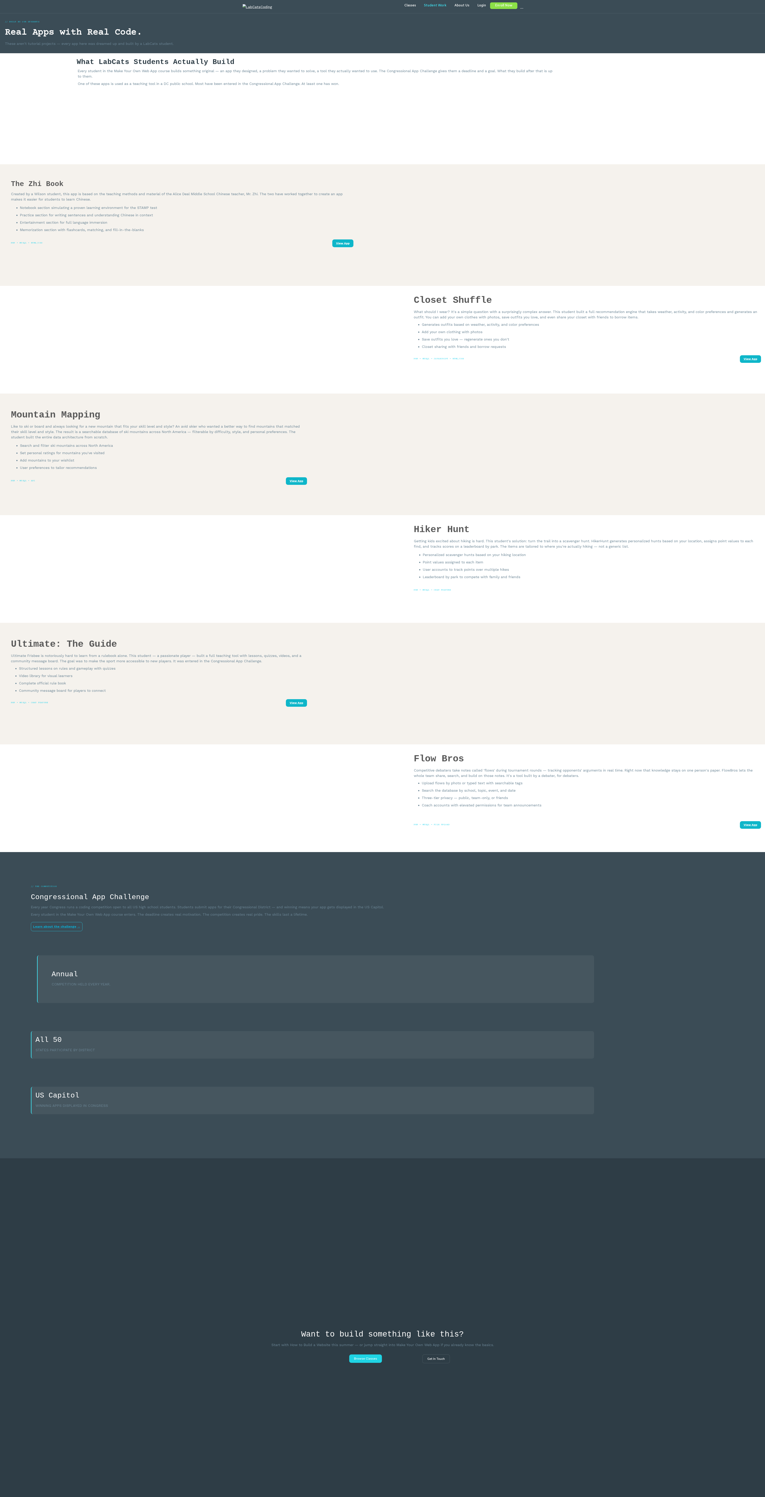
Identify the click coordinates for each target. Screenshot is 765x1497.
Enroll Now (503, 5)
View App (343, 243)
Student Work (435, 5)
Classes (410, 5)
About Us (461, 5)
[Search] (519, 6)
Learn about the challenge (54, 926)
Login (481, 5)
